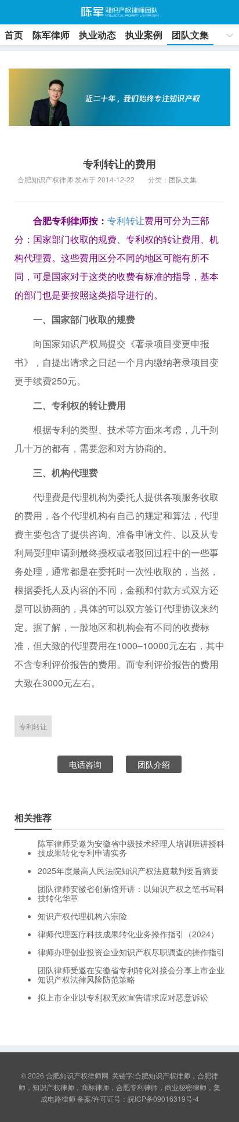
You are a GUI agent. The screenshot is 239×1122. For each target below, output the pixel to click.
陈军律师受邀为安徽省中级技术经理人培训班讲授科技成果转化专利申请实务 (131, 848)
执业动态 (97, 34)
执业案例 (143, 34)
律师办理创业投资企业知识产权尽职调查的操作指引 (131, 951)
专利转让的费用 (119, 163)
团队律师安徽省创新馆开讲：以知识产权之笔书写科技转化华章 (131, 893)
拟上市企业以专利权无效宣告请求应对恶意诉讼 (123, 997)
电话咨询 (85, 764)
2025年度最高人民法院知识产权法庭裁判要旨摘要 (128, 870)
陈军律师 (51, 34)
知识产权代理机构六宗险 (82, 915)
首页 (14, 34)
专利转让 (125, 220)
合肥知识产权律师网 (119, 12)
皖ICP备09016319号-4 (163, 1098)
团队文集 (190, 34)
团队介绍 (153, 764)
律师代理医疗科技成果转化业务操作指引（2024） (128, 933)
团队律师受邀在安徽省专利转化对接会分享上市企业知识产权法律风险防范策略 (131, 974)
